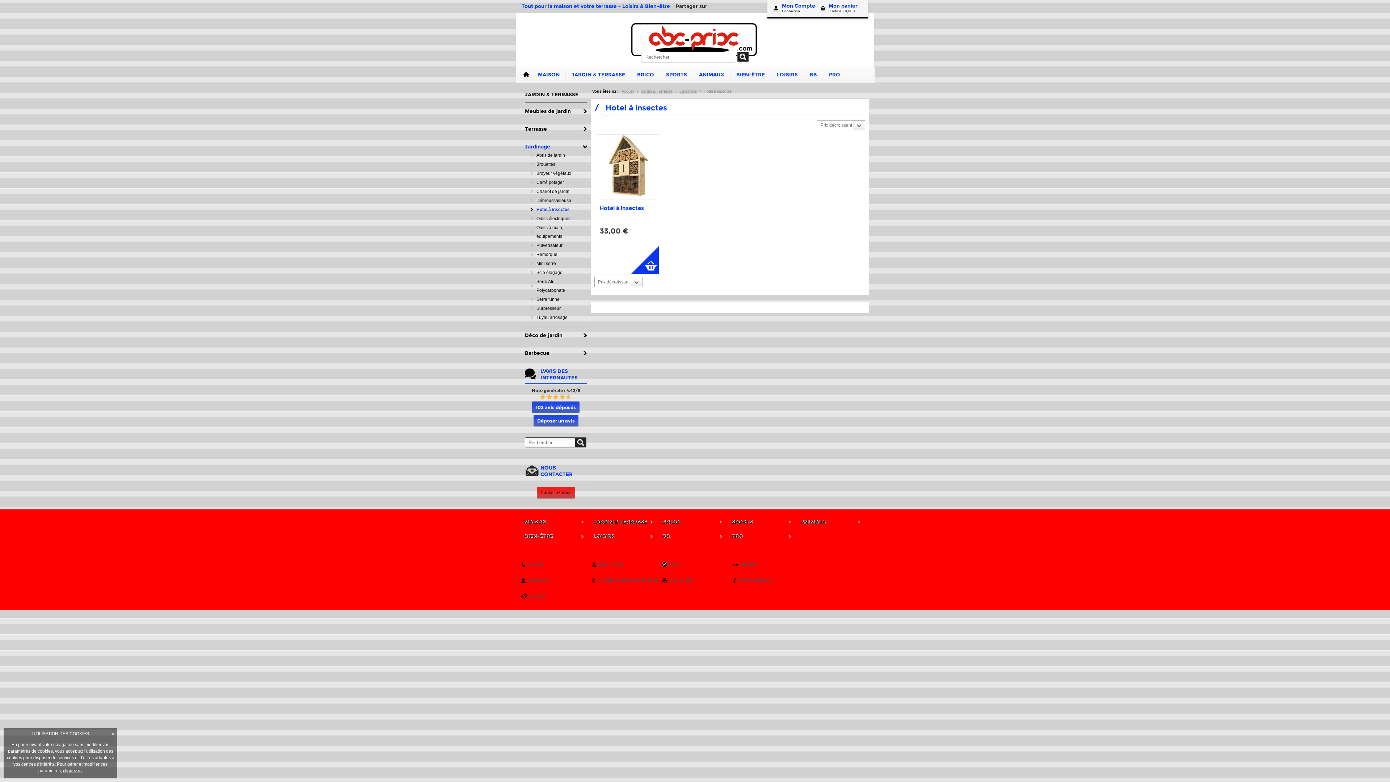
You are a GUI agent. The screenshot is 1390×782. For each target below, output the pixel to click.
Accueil (628, 91)
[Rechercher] (743, 57)
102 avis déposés (556, 407)
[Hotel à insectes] (628, 167)
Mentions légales (754, 580)
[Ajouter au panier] (645, 260)
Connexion (791, 11)
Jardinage (688, 91)
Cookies (537, 596)
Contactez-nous (556, 492)
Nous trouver (610, 564)
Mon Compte (798, 6)
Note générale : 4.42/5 (556, 390)
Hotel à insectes (622, 208)
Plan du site (681, 580)
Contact (535, 564)
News (673, 564)
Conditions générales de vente (628, 580)
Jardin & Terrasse (657, 91)
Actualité (748, 564)
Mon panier (843, 6)
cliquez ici (73, 770)
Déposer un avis (556, 421)
